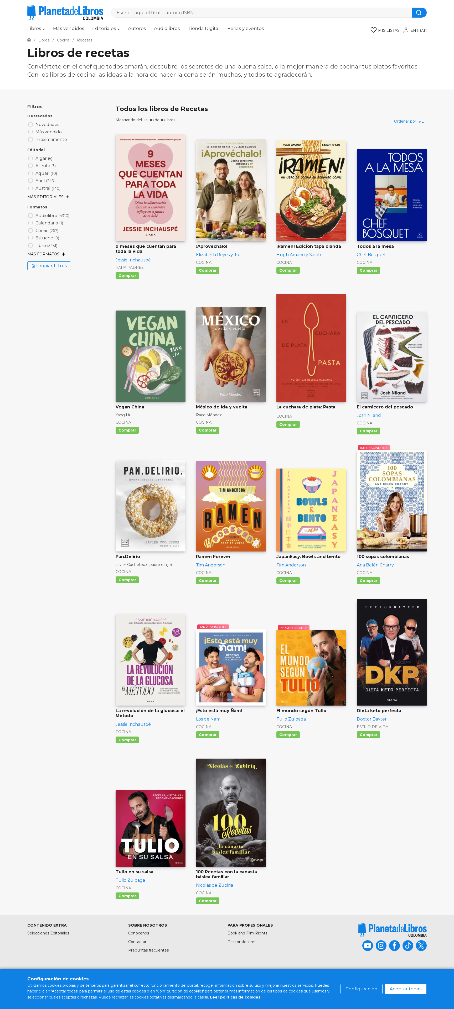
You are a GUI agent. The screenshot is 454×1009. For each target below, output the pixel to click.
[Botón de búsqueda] (419, 13)
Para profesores (242, 941)
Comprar (127, 275)
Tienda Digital (204, 28)
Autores (137, 28)
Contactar (137, 941)
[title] (392, 930)
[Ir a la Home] (29, 40)
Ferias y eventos (246, 28)
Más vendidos (68, 28)
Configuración (361, 988)
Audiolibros (167, 28)
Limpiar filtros (51, 265)
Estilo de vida (372, 726)
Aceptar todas (406, 988)
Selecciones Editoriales (48, 933)
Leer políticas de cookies (235, 997)
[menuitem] (36, 30)
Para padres (130, 267)
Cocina (203, 262)
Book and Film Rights (247, 933)
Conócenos (138, 933)
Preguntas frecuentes (148, 950)
